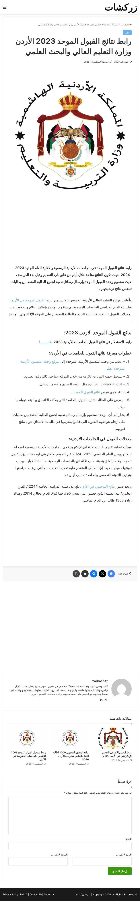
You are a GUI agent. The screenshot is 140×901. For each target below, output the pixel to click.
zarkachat (100, 681)
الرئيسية (124, 24)
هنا (110, 368)
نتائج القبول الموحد (86, 392)
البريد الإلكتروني (124, 854)
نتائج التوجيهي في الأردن (97, 486)
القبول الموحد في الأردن (28, 300)
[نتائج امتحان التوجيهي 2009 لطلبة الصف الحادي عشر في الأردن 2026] (70, 738)
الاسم (129, 839)
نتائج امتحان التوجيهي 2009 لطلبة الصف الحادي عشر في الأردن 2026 (71, 756)
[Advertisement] (70, 233)
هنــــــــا (45, 342)
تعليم (115, 24)
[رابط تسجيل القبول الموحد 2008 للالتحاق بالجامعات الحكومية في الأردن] (27, 738)
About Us (49, 894)
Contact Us (36, 894)
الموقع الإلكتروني (59, 854)
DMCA (23, 894)
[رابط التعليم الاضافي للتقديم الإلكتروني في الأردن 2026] (113, 738)
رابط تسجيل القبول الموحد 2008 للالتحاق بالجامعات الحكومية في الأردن (28, 756)
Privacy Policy (10, 894)
